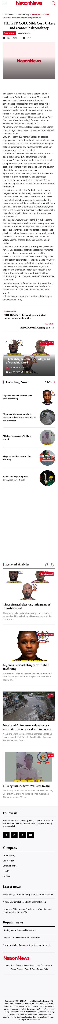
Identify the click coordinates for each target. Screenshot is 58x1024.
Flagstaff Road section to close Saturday (21, 938)
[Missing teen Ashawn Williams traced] (47, 437)
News (50, 755)
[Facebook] (6, 84)
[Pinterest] (21, 84)
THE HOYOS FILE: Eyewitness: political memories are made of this (25, 316)
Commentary (23, 14)
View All (48, 382)
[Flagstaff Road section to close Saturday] (47, 458)
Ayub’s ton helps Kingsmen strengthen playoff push (26, 945)
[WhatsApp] (29, 84)
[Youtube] (30, 835)
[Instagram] (14, 835)
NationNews (8, 14)
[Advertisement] (29, 520)
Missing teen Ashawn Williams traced (26, 786)
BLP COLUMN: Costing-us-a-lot (37, 327)
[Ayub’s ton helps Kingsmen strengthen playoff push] (47, 478)
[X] (14, 84)
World (50, 695)
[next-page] (11, 342)
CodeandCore (34, 1020)
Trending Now (16, 382)
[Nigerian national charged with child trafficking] (47, 397)
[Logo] (29, 3)
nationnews (24, 33)
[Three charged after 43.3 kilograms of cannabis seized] (29, 585)
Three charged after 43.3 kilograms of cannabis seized (28, 360)
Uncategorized (46, 342)
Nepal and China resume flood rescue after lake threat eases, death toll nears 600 (19, 417)
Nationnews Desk (18, 367)
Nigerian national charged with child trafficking (17, 397)
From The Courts (46, 634)
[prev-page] (6, 342)
